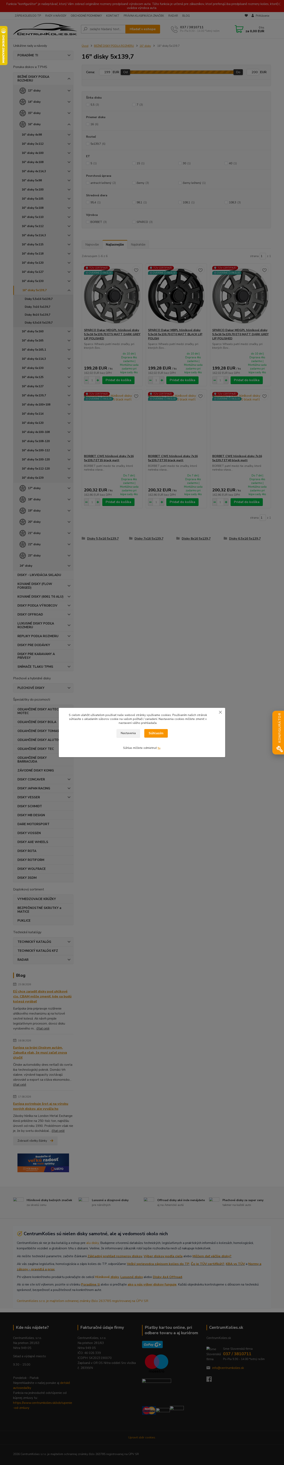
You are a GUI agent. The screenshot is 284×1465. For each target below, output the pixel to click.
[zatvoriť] (220, 712)
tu (159, 748)
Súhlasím (156, 733)
